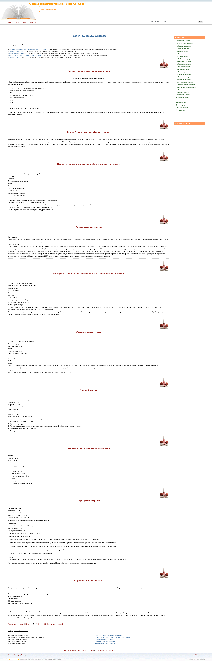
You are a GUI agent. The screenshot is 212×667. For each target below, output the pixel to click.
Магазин (33, 22)
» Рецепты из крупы (183, 67)
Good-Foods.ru (200, 659)
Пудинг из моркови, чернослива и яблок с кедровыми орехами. (88, 163)
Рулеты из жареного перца (88, 227)
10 (42, 624)
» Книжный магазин (181, 107)
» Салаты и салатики (184, 46)
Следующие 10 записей (55, 624)
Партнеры (17, 655)
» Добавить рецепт (181, 105)
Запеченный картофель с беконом (105, 643)
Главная (10, 22)
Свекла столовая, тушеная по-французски (89, 71)
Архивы (24, 22)
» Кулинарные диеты (182, 100)
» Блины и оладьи (183, 69)
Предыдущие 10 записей (16, 624)
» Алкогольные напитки (185, 82)
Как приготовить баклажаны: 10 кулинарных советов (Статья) (27, 49)
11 (45, 624)
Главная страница (81, 650)
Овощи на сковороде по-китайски (105, 641)
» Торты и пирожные (184, 74)
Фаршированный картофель (88, 580)
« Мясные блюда (68, 650)
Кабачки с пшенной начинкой (17, 53)
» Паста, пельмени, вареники (186, 87)
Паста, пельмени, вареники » (105, 650)
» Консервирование (183, 72)
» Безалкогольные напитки (186, 85)
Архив (23, 655)
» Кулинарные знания (182, 97)
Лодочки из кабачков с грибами (104, 639)
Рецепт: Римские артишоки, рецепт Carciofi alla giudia (25, 55)
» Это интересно (180, 110)
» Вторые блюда (182, 54)
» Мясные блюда (182, 56)
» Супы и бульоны (183, 49)
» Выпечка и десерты (184, 77)
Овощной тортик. (89, 390)
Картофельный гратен (88, 500)
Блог (17, 22)
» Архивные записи (181, 102)
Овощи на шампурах (15, 57)
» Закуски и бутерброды (185, 43)
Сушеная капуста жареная (16, 51)
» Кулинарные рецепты (182, 41)
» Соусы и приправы (184, 79)
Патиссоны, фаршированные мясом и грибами (108, 635)
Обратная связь (200, 655)
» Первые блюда (182, 51)
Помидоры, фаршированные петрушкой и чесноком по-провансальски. (88, 273)
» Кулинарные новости (182, 95)
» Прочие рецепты (183, 92)
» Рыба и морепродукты (185, 59)
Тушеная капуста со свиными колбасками (89, 448)
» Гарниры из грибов (184, 61)
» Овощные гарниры (184, 64)
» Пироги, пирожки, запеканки (187, 90)
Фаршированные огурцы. (88, 331)
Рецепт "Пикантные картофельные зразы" (88, 131)
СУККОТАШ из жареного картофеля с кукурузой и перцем (112, 637)
